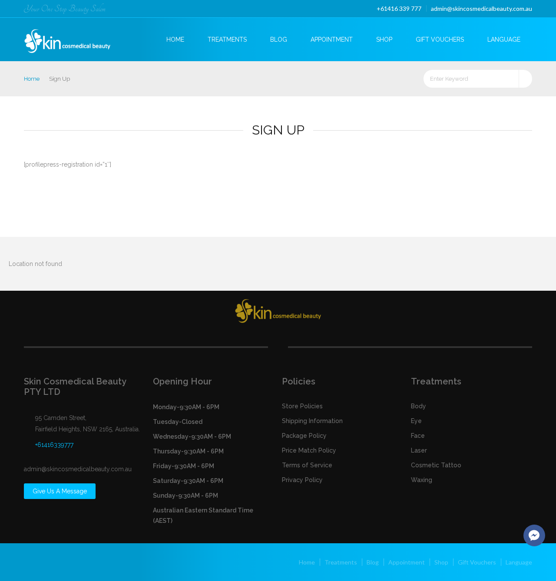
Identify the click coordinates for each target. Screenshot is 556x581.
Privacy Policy (302, 479)
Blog (278, 39)
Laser (419, 450)
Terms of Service (307, 465)
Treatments (227, 39)
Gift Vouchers (440, 39)
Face (418, 435)
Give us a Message (60, 491)
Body (418, 406)
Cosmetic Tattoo (436, 465)
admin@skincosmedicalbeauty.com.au (481, 8)
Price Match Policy (309, 450)
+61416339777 (54, 444)
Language (503, 39)
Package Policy (304, 435)
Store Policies (302, 406)
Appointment (332, 39)
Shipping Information (312, 420)
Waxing (421, 479)
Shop (384, 39)
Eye (416, 420)
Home (175, 39)
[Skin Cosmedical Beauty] (75, 38)
